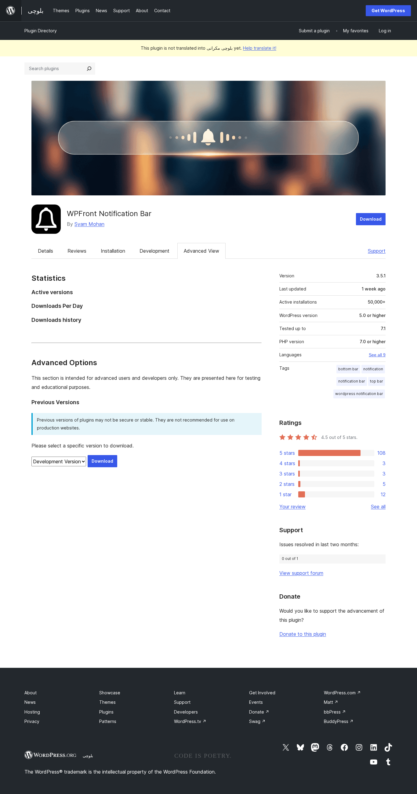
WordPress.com (342, 692)
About (30, 692)
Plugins (106, 711)
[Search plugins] (89, 68)
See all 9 (377, 354)
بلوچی (88, 755)
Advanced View (201, 251)
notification (373, 369)
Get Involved (262, 692)
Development (154, 251)
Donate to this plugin (302, 634)
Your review (292, 507)
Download (371, 219)
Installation (113, 251)
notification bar (351, 381)
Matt (331, 702)
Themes (107, 702)
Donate (259, 711)
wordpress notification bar (359, 393)
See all (378, 507)
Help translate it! (259, 48)
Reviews (76, 251)
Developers (186, 711)
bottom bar (348, 369)
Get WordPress (388, 10)
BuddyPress (339, 721)
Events (256, 702)
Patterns (107, 721)
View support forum (301, 573)
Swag (257, 721)
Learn (179, 692)
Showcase (109, 692)
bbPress (335, 711)
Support (377, 251)
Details (45, 251)
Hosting (32, 711)
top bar (376, 381)
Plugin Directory (40, 30)
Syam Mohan (89, 224)
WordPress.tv (190, 721)
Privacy (31, 721)
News (30, 702)
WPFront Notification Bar (109, 213)
